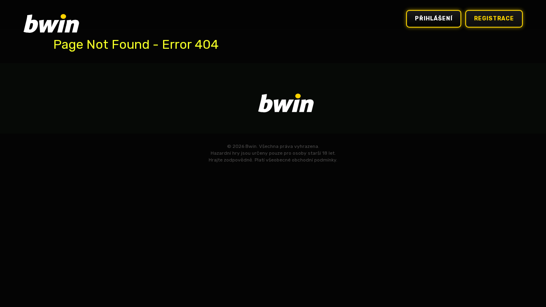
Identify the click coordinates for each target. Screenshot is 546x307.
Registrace (494, 18)
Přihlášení (433, 18)
